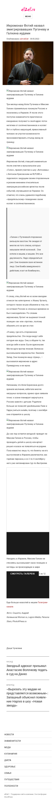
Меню (28, 16)
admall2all (24, 39)
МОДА (7, 747)
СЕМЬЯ (7, 773)
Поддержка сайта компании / (23, 794)
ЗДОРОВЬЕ (9, 766)
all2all (6, 794)
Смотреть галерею (22, 573)
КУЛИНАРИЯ (10, 754)
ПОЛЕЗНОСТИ (11, 786)
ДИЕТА (7, 760)
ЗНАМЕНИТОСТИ (12, 741)
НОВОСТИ (9, 734)
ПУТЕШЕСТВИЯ (11, 779)
